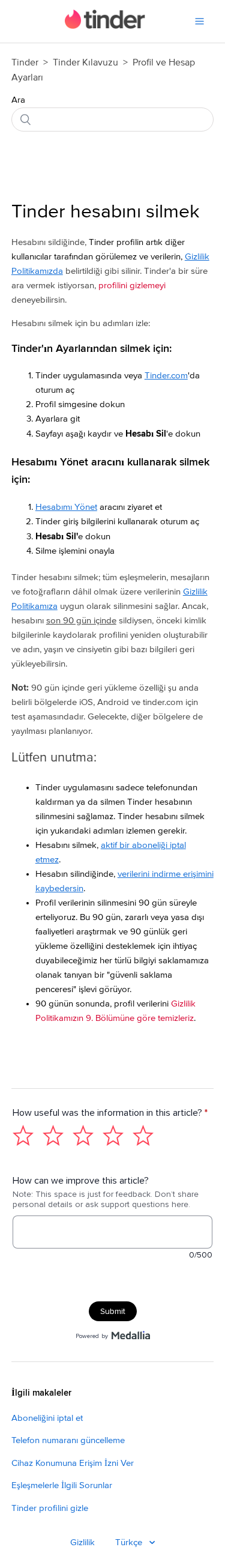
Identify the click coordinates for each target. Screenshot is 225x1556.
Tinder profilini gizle (49, 1508)
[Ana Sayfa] (105, 26)
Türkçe (130, 1542)
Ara (18, 99)
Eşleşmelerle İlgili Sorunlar (61, 1485)
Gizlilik (82, 1542)
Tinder (24, 62)
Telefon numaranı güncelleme (68, 1440)
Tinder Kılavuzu (87, 62)
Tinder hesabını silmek (105, 212)
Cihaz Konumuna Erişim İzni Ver (72, 1463)
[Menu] (199, 21)
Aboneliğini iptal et (47, 1418)
